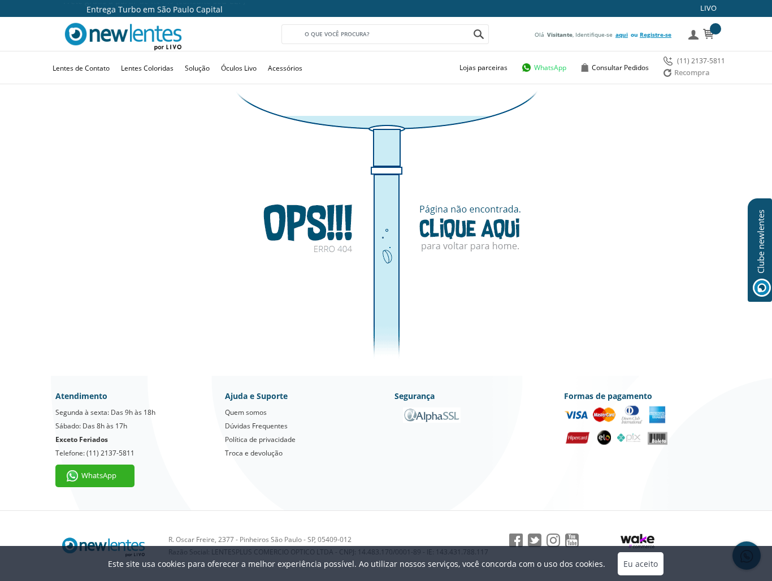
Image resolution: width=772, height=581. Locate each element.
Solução (197, 68)
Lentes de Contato (81, 68)
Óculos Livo (239, 68)
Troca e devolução (254, 453)
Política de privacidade (260, 439)
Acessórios (285, 68)
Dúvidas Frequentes (256, 426)
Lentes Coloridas (147, 68)
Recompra (692, 72)
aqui (621, 34)
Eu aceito (640, 563)
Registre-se (655, 34)
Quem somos (246, 412)
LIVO (708, 8)
